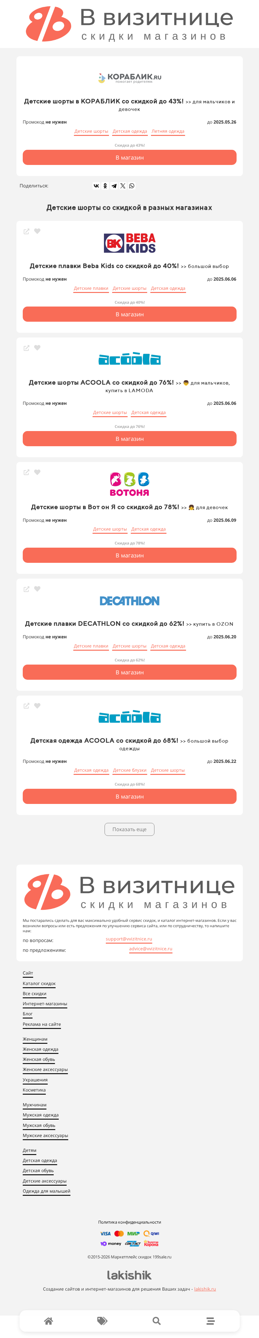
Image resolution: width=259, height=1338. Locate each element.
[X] (123, 186)
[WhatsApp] (132, 186)
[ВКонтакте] (96, 186)
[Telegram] (114, 186)
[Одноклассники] (105, 186)
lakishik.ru (205, 1289)
